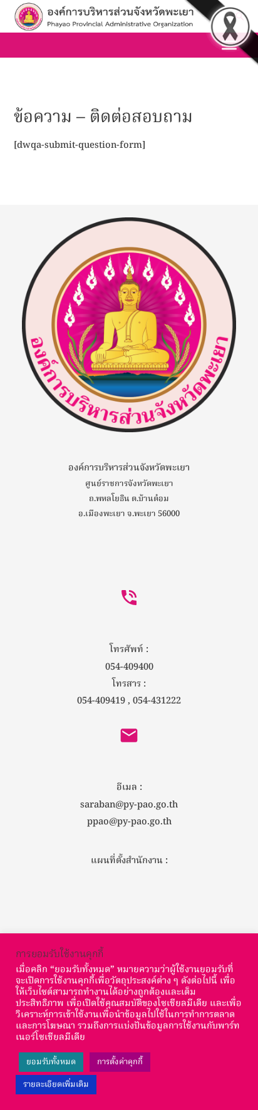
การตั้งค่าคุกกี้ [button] (120, 1062)
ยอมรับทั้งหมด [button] (51, 1062)
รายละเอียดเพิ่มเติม (56, 1084)
